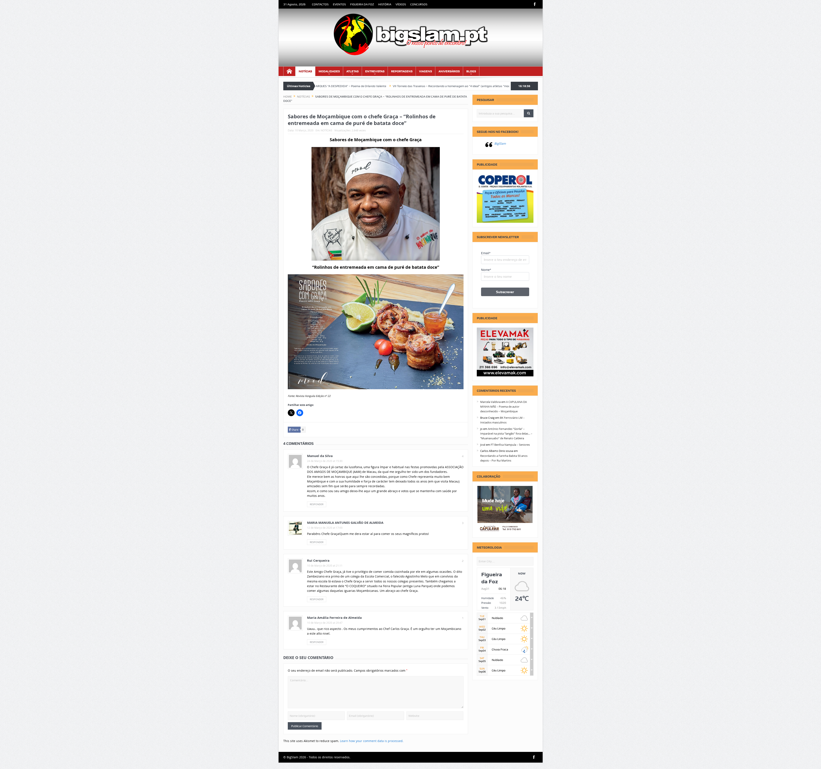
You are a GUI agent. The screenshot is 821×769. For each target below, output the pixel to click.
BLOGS (471, 71)
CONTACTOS (320, 4)
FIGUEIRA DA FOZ (362, 4)
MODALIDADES (329, 71)
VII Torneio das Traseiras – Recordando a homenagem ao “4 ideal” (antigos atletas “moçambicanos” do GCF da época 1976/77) (409, 86)
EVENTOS (339, 4)
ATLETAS (352, 71)
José (482, 445)
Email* (485, 253)
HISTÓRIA (384, 4)
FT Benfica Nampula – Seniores (510, 445)
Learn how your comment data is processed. (371, 741)
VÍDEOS (401, 4)
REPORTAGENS (401, 71)
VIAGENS (425, 71)
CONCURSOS (418, 4)
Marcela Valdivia (490, 402)
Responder (316, 504)
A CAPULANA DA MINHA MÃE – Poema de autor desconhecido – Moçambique (503, 406)
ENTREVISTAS (374, 71)
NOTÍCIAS (305, 71)
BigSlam (500, 143)
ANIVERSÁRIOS (449, 71)
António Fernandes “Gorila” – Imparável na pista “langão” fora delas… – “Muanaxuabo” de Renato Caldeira (506, 433)
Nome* (486, 270)
